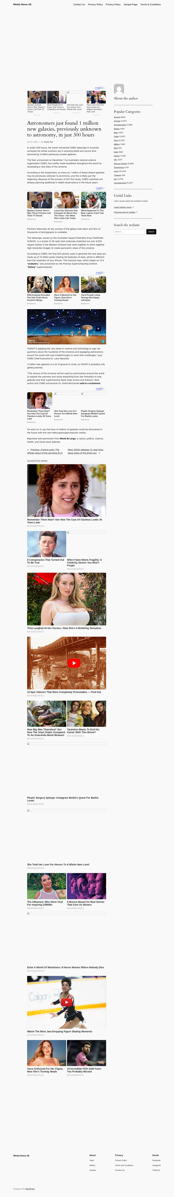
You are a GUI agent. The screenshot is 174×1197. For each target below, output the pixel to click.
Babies (116, 129)
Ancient (117, 117)
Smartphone (119, 167)
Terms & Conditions (150, 4)
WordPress (30, 1189)
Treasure (117, 175)
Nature (117, 156)
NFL (115, 160)
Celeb (116, 136)
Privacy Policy (95, 4)
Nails (116, 152)
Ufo (115, 179)
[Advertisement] (87, 29)
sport (116, 171)
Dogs (116, 140)
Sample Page (130, 4)
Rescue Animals (120, 163)
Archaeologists (120, 125)
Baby (116, 132)
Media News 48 (22, 4)
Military (117, 144)
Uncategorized (120, 183)
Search (151, 232)
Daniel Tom (48, 142)
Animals (117, 121)
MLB (116, 148)
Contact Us (79, 4)
